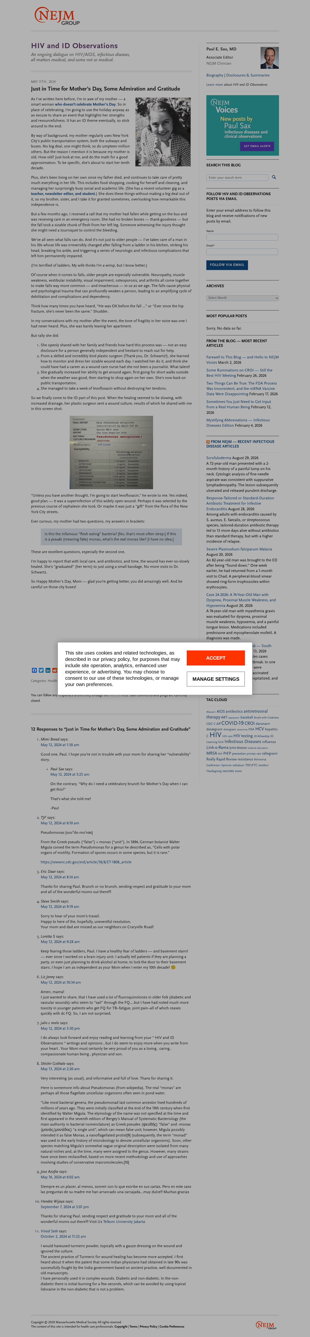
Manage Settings (216, 679)
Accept (215, 658)
